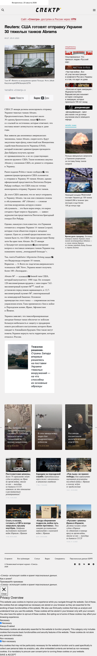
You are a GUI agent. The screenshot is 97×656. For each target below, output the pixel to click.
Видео (47, 558)
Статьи (37, 558)
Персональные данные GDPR (81, 558)
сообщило (37, 171)
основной (23, 276)
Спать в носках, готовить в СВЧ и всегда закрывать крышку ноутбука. (18, 526)
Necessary (7, 623)
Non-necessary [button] (7, 638)
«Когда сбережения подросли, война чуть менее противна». (47, 526)
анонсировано (26, 244)
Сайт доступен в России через (48, 19)
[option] (18, 427)
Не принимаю (16, 581)
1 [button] (43, 451)
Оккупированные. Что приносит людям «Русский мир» (76, 59)
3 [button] (50, 451)
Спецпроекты (70, 47)
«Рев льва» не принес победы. (78, 480)
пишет (33, 119)
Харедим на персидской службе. (48, 477)
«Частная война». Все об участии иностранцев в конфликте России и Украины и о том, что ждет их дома (78, 75)
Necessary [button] (5, 620)
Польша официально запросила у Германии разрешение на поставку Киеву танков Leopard (78, 159)
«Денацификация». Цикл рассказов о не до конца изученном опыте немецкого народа (77, 115)
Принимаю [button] (5, 581)
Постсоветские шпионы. (18, 483)
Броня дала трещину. (78, 242)
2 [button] (46, 451)
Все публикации (23, 558)
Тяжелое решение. (41, 366)
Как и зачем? (6, 578)
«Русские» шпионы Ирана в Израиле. (77, 529)
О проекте (8, 558)
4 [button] (54, 451)
